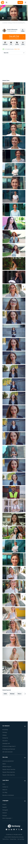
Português (5, 809)
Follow (22, 31)
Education (5, 740)
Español (4, 806)
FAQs (3, 783)
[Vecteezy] (2, 2)
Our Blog (4, 792)
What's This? (17, 49)
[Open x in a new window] (18, 828)
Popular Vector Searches (8, 768)
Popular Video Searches (8, 774)
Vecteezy (4, 731)
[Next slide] (21, 693)
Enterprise (5, 737)
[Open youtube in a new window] (21, 828)
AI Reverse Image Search (9, 745)
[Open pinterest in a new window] (13, 828)
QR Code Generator (7, 751)
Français (4, 815)
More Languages (6, 817)
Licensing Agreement (8, 760)
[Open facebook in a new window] (6, 828)
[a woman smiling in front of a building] (13, 88)
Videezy (4, 734)
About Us (4, 789)
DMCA (4, 763)
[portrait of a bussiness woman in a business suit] (13, 316)
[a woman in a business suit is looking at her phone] (13, 384)
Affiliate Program (6, 766)
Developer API (6, 743)
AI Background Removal (8, 748)
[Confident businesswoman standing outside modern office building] (13, 545)
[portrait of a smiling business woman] (13, 128)
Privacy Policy (13, 838)
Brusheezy (5, 729)
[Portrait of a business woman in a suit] (13, 303)
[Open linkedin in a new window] (11, 828)
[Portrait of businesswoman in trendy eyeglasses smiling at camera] (13, 289)
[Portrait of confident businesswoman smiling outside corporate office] (13, 209)
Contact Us (5, 786)
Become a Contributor (8, 794)
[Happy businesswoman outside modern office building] (13, 558)
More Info (6, 52)
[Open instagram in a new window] (8, 828)
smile (5, 693)
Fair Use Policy (21, 838)
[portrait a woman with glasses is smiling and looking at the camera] (13, 572)
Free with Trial (14, 36)
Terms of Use (6, 838)
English (4, 803)
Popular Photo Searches (8, 771)
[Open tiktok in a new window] (16, 828)
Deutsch (4, 812)
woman (12, 693)
